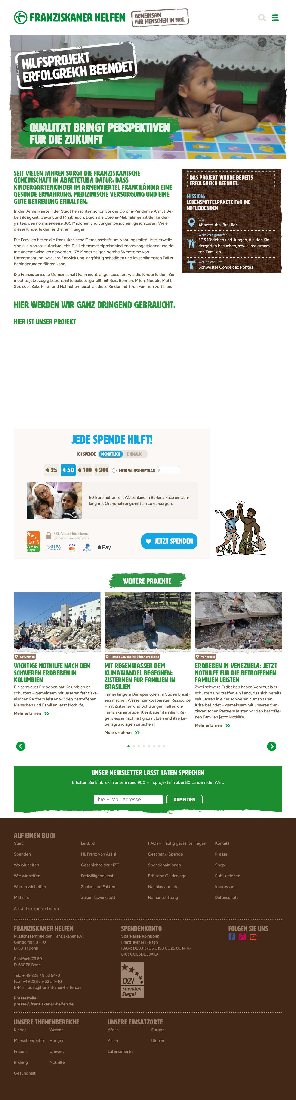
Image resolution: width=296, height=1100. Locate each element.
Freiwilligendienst (97, 875)
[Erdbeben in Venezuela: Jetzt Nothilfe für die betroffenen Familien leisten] (238, 621)
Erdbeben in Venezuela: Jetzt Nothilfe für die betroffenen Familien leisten (236, 671)
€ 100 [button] (85, 469)
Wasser (56, 1029)
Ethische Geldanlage (167, 875)
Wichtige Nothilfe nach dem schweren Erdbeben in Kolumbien (52, 671)
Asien (113, 1040)
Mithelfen (23, 897)
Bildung (21, 1062)
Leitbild (88, 843)
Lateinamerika (120, 1051)
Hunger (56, 1040)
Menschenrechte (29, 1040)
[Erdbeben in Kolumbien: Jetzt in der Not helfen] (57, 621)
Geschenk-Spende (165, 854)
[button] (262, 18)
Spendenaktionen (164, 865)
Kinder (20, 1029)
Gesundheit (25, 1073)
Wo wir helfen (26, 865)
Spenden (22, 854)
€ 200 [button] (102, 469)
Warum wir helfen (30, 886)
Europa (157, 1029)
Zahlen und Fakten (98, 886)
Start (18, 843)
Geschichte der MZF (100, 865)
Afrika (113, 1029)
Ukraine (158, 1040)
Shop (220, 865)
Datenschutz (227, 897)
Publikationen (227, 875)
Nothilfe (57, 1062)
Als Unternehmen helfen (36, 908)
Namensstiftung (163, 897)
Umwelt (56, 1051)
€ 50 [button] (68, 469)
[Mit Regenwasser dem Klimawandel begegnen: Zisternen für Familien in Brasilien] (148, 621)
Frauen (20, 1051)
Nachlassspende (163, 886)
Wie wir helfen (27, 875)
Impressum (225, 886)
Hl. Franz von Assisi (98, 854)
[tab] (128, 746)
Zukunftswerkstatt (98, 897)
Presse (221, 854)
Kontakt (222, 843)
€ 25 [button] (51, 469)
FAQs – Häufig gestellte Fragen (177, 843)
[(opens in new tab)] (132, 979)
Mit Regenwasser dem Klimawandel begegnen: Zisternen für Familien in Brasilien (140, 675)
